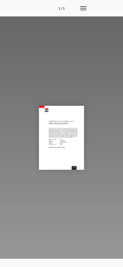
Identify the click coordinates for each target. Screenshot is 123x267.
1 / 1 (61, 8)
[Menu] (83, 8)
